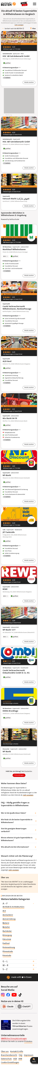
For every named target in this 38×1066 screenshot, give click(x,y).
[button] (34, 1060)
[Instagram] (3, 995)
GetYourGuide (14, 219)
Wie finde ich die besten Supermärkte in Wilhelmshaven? (19, 821)
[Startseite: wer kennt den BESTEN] (8, 4)
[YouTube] (14, 995)
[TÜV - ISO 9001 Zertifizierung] (6, 1025)
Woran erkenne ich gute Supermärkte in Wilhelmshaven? (19, 839)
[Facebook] (8, 995)
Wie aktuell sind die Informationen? (18, 847)
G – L (18, 961)
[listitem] (13, 907)
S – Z (18, 969)
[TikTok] (20, 995)
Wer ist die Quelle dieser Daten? (18, 813)
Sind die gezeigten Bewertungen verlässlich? (18, 830)
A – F (18, 903)
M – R (18, 965)
